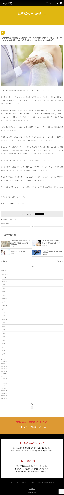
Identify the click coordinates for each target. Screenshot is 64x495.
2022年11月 (3, 378)
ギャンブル (5, 274)
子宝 (4, 309)
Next (59, 261)
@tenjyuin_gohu (29, 214)
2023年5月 (3, 363)
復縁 (4, 326)
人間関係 (5, 281)
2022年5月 (3, 393)
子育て (4, 312)
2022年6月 (3, 390)
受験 (4, 295)
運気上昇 (5, 347)
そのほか (5, 277)
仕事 (4, 284)
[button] (61, 3)
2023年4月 (3, 366)
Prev (5, 261)
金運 (4, 350)
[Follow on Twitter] (51, 3)
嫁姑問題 (5, 305)
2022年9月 (3, 383)
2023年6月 (3, 361)
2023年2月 (3, 371)
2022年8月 (3, 386)
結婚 (11, 219)
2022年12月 (3, 376)
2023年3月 (3, 368)
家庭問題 (5, 319)
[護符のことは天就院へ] (7, 3)
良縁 (15, 219)
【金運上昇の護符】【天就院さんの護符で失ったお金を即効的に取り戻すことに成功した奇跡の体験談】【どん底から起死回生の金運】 (52, 242)
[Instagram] (54, 3)
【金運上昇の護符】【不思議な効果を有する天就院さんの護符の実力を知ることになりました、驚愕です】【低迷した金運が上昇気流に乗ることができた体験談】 (20, 242)
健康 (4, 288)
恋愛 (4, 329)
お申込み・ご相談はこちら (32, 427)
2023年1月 (3, 373)
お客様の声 (5, 219)
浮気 (4, 333)
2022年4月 (3, 395)
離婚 (4, 354)
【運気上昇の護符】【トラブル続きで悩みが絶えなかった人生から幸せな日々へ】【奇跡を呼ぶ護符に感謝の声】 (52, 251)
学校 (4, 316)
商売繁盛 (5, 298)
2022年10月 (3, 381)
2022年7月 (3, 388)
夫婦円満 (5, 302)
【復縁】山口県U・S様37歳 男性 (17, 251)
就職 (4, 322)
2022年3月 (3, 398)
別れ (4, 291)
